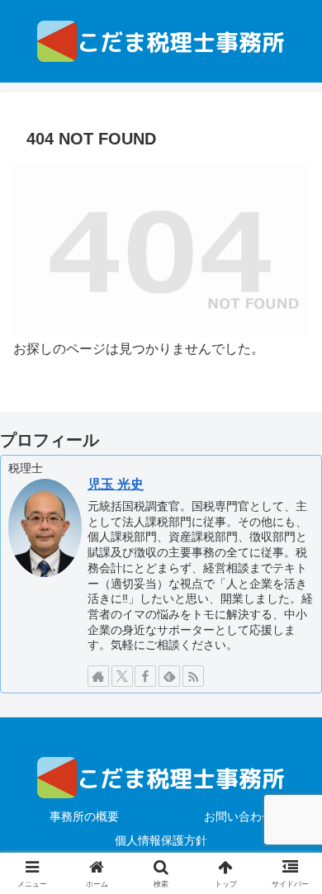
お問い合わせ (238, 816)
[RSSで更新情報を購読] (193, 676)
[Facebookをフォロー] (145, 676)
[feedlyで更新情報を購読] (169, 676)
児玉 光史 (116, 484)
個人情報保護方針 (161, 840)
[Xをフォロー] (122, 676)
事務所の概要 (84, 816)
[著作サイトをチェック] (98, 676)
